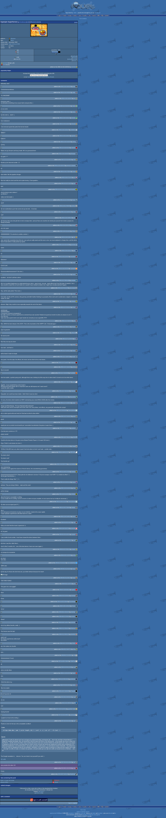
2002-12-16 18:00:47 (66, 211)
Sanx (74, 516)
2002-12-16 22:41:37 (67, 250)
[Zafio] (76, 367)
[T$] (76, 703)
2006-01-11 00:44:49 (64, 628)
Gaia (74, 649)
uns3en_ (73, 616)
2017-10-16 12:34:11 (61, 709)
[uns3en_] (76, 616)
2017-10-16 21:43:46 (66, 762)
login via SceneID (42, 800)
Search (94, 15)
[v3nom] (76, 643)
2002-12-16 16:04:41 (65, 106)
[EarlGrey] (76, 612)
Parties (75, 15)
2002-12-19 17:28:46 (64, 507)
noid (74, 522)
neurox (73, 225)
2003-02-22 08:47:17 (66, 540)
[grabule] (76, 428)
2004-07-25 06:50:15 (64, 589)
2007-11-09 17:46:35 (63, 661)
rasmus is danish (71, 165)
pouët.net (52, 813)
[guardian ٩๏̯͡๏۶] (76, 709)
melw (74, 262)
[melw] (76, 262)
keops (73, 568)
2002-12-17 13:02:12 (65, 350)
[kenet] (76, 171)
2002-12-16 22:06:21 (66, 237)
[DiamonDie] (76, 397)
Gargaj (73, 446)
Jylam (73, 106)
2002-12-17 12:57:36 (66, 344)
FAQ (102, 15)
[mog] (76, 697)
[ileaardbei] (76, 256)
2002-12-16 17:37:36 (60, 189)
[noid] (76, 522)
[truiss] (76, 112)
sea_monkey (72, 464)
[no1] (76, 540)
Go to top (83, 809)
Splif (74, 211)
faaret (73, 673)
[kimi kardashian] (76, 562)
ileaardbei (73, 256)
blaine (73, 274)
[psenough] (76, 715)
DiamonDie (72, 397)
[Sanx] (76, 516)
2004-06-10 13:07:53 (67, 583)
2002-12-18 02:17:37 (63, 452)
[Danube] (76, 124)
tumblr (43, 77)
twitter (34, 77)
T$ (74, 703)
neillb (4, 759)
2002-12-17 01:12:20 (63, 288)
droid (74, 86)
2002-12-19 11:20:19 (64, 494)
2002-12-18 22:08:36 (66, 488)
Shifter (73, 231)
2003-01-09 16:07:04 (64, 528)
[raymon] (76, 135)
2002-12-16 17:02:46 (65, 171)
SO (2, 759)
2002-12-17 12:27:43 (65, 332)
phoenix (73, 301)
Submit (106, 15)
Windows (12, 38)
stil (74, 321)
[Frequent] (76, 691)
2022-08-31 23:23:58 (66, 768)
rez (74, 98)
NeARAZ (73, 634)
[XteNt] (76, 422)
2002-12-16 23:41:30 (66, 262)
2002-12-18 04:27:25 (62, 464)
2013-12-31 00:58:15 (67, 703)
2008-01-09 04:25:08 (66, 667)
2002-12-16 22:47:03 (63, 256)
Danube (73, 124)
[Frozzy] (76, 606)
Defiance (56, 780)
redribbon (73, 129)
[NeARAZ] (76, 634)
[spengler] (76, 280)
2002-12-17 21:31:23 (65, 422)
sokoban (73, 494)
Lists (89, 15)
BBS (98, 15)
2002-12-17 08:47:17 (65, 326)
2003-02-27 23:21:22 (60, 562)
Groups (69, 15)
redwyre (73, 507)
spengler (73, 280)
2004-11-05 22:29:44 (62, 601)
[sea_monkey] (76, 464)
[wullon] (76, 685)
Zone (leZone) (71, 410)
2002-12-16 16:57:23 (60, 165)
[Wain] (76, 344)
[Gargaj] (76, 446)
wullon (73, 685)
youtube (75, 59)
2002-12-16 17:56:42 (65, 200)
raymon (73, 135)
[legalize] (76, 589)
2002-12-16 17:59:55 (65, 206)
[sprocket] (76, 528)
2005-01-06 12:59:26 (65, 606)
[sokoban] (76, 494)
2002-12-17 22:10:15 (65, 428)
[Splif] (76, 211)
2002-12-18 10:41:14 (65, 482)
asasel (73, 356)
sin (74, 177)
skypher (73, 534)
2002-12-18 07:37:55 (64, 471)
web (27, 22)
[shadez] (76, 549)
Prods (64, 15)
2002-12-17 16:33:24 (64, 391)
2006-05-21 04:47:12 (66, 649)
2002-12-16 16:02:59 (66, 86)
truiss (74, 112)
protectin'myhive (71, 189)
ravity (74, 403)
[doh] (76, 655)
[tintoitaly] (76, 595)
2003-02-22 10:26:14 (65, 549)
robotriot (73, 147)
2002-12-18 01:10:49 (65, 446)
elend (74, 141)
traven (73, 482)
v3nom (73, 643)
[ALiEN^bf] (76, 622)
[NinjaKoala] (76, 774)
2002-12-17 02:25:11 (64, 301)
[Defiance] (53, 780)
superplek (72, 268)
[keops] (76, 568)
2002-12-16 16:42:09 (66, 141)
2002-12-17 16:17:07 (66, 382)
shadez (73, 549)
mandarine (97, 12)
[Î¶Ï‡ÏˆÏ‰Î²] (76, 452)
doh (74, 655)
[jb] (76, 338)
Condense (23, 22)
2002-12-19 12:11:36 (61, 501)
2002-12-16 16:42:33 (64, 147)
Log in (59, 15)
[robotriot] (76, 147)
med (4, 64)
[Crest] (76, 294)
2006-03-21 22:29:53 (65, 643)
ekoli (74, 416)
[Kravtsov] (76, 628)
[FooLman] (76, 362)
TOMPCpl (72, 661)
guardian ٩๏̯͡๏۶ (71, 709)
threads (52, 77)
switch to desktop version (83, 811)
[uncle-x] (76, 206)
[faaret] (76, 673)
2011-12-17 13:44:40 (64, 691)
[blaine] (76, 274)
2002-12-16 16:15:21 (64, 118)
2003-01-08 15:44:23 (66, 522)
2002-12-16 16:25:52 (64, 135)
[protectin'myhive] (76, 189)
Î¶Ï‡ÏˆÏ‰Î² (73, 452)
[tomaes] (76, 118)
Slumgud (73, 153)
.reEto (74, 12)
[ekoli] (76, 416)
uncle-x (73, 206)
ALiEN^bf (73, 622)
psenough (72, 715)
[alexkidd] (2, 63)
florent (73, 200)
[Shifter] (76, 231)
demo (11, 40)
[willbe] (76, 92)
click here (40, 791)
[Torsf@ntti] (76, 373)
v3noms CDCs (4, 782)
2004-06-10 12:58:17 (65, 577)
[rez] (76, 98)
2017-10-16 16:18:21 (66, 720)
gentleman (72, 679)
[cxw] (76, 720)
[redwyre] (76, 507)
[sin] (76, 177)
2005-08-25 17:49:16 (64, 616)
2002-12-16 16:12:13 (65, 112)
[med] (2, 64)
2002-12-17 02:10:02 (66, 294)
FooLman (73, 362)
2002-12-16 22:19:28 (64, 244)
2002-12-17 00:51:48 (64, 280)
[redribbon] (76, 129)
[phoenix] (76, 301)
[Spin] (76, 488)
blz (74, 250)
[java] (76, 183)
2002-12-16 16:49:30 (66, 159)
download (74, 56)
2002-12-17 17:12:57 (63, 397)
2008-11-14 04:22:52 (65, 673)
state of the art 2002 (14, 44)
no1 (74, 540)
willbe (74, 92)
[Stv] (76, 237)
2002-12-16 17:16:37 (66, 183)
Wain (74, 344)
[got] (76, 217)
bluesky (47, 77)
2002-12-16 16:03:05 (65, 92)
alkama (73, 332)
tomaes (73, 118)
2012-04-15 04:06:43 (66, 697)
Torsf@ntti (72, 373)
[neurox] (76, 225)
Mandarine (34, 22)
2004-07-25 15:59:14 (64, 595)
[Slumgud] (76, 153)
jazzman (73, 244)
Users (79, 15)
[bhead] (76, 350)
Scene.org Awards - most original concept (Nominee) (56, 54)
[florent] (76, 200)
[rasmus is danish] (76, 165)
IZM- (74, 437)
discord (110, 813)
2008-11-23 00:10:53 (63, 679)
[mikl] (76, 159)
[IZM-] (76, 437)
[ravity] (76, 403)
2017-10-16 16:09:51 (63, 715)
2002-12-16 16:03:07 (67, 98)
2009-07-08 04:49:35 (65, 685)
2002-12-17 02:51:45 (66, 307)
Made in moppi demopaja (7, 780)
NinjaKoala (72, 774)
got (74, 217)
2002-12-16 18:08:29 (67, 217)
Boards (84, 15)
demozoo (74, 57)
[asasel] (76, 356)
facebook (30, 77)
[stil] (76, 321)
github (98, 814)
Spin (74, 488)
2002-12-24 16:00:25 (66, 516)
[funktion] (76, 471)
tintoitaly (73, 595)
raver (74, 382)
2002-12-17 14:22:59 (66, 367)
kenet (74, 171)
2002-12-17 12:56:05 (67, 338)
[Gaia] (76, 649)
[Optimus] (76, 391)
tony (74, 667)
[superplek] (76, 268)
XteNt (73, 422)
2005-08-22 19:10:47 (64, 612)
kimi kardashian (71, 562)
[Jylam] (76, 106)
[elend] (76, 141)
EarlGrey (73, 612)
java (74, 183)
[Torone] (76, 326)
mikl (74, 159)
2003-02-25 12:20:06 (66, 555)
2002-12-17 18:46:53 (65, 403)
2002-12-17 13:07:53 (65, 356)
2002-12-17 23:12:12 (66, 437)
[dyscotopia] (76, 288)
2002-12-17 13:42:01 (64, 362)
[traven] (76, 482)
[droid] (76, 86)
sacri (74, 555)
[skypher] (76, 534)
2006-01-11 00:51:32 (64, 634)
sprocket (73, 528)
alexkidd (5, 63)
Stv (74, 237)
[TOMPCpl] (76, 661)
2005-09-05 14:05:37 (64, 622)
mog (74, 697)
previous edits (39, 793)
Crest (74, 294)
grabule (73, 428)
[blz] (76, 250)
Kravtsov (73, 628)
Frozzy (73, 606)
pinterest (38, 77)
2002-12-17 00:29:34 (65, 274)
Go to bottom (83, 18)
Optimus (73, 391)
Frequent (73, 691)
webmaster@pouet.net (89, 814)
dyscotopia (72, 288)
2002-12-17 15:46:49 (63, 373)
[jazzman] (76, 244)
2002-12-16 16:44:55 (64, 153)
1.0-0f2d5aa (58, 813)
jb (74, 338)
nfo (76, 22)
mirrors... (74, 60)
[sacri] (76, 555)
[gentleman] (76, 679)
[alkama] (76, 332)
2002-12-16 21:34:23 (65, 231)
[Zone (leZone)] (76, 410)
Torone (73, 326)
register (75, 803)
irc (115, 813)
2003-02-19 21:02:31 (64, 534)
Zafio (74, 367)
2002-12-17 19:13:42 (61, 410)
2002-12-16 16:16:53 (64, 124)
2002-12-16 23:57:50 (63, 268)
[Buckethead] (76, 601)
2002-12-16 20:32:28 (65, 225)
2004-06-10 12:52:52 (65, 568)
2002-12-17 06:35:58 (67, 321)
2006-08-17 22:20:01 (66, 655)
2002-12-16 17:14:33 (67, 177)
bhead (73, 350)
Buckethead (72, 601)
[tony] (76, 667)
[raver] (76, 382)
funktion (73, 471)
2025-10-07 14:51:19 (63, 774)
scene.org (82, 813)
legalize (73, 589)
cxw (74, 720)
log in (70, 803)
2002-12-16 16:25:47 (64, 129)
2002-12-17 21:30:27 (66, 416)
